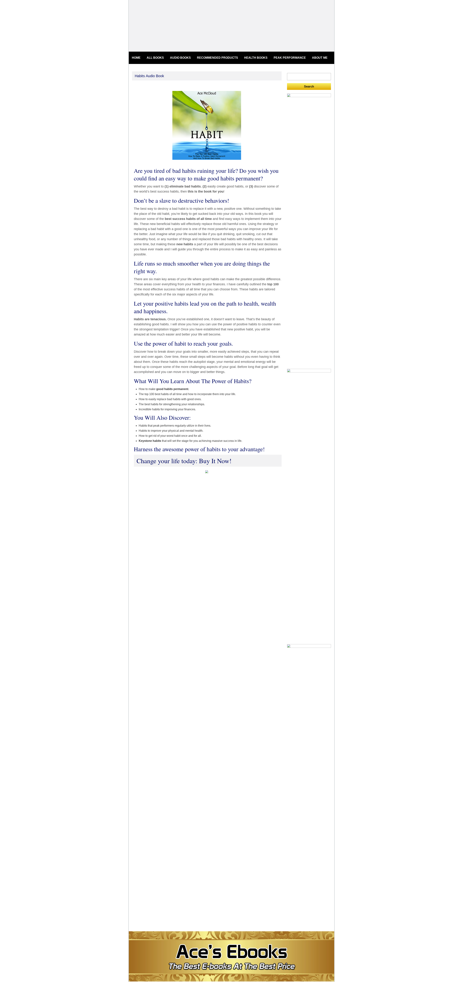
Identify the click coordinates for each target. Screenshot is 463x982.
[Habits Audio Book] (207, 160)
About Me (320, 57)
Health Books (255, 57)
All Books (155, 57)
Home (136, 57)
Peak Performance (290, 57)
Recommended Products (217, 57)
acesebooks (231, 26)
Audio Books (180, 57)
